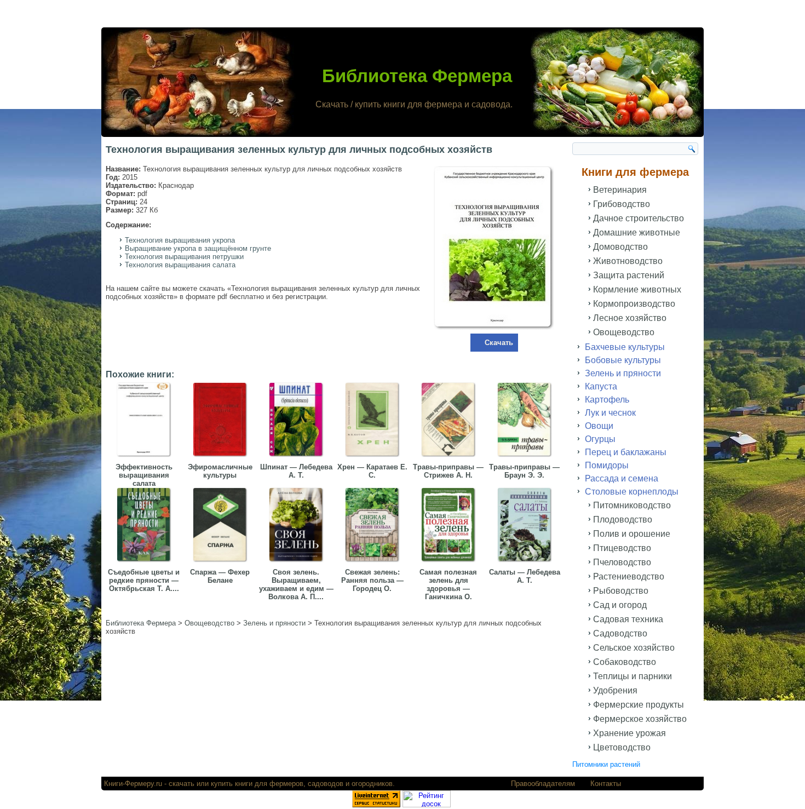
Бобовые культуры (623, 360)
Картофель (607, 399)
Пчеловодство (622, 562)
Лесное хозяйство (629, 318)
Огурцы (600, 439)
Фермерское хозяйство (640, 719)
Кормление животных (637, 289)
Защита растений (628, 275)
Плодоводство (622, 519)
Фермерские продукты (638, 704)
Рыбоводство (620, 590)
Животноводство (628, 261)
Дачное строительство (638, 218)
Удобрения (615, 690)
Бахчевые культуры (625, 347)
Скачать (499, 342)
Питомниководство (632, 505)
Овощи (599, 426)
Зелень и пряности (623, 373)
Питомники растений (606, 764)
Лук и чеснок (610, 412)
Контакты (605, 783)
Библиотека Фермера (417, 76)
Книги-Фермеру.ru (133, 783)
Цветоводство (622, 747)
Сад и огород (620, 605)
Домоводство (620, 246)
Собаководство (624, 662)
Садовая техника (628, 619)
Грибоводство (621, 204)
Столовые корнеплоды (632, 491)
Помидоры (607, 465)
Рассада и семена (621, 478)
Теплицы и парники (632, 676)
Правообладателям (543, 783)
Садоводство (620, 633)
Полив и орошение (631, 533)
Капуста (601, 386)
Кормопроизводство (634, 303)
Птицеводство (622, 548)
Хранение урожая (629, 733)
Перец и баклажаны (625, 452)
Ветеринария (620, 189)
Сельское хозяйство (634, 647)
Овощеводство (623, 332)
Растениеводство (628, 576)
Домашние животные (636, 232)
